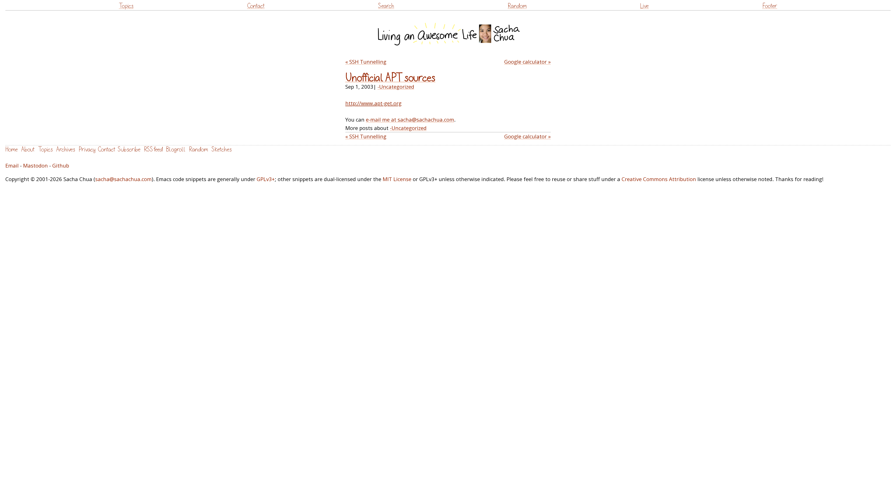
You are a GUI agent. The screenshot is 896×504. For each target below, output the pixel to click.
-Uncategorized (396, 86)
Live (644, 6)
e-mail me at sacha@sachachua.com (410, 119)
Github (60, 165)
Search (386, 6)
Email (12, 165)
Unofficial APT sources (390, 78)
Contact (256, 6)
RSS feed (153, 149)
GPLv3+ (266, 178)
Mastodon (35, 165)
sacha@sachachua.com (123, 178)
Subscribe (129, 149)
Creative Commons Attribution (659, 178)
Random (517, 6)
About (28, 149)
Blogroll (176, 149)
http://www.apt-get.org (373, 103)
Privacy (87, 149)
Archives (65, 149)
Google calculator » (527, 61)
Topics (126, 6)
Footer (769, 6)
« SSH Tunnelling (365, 61)
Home (11, 149)
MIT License (397, 178)
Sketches (221, 149)
